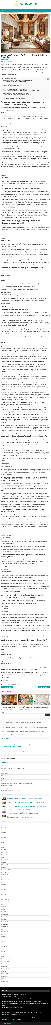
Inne (3, 775)
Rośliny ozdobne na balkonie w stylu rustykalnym (12, 1007)
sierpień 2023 (5, 874)
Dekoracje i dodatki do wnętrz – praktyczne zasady (13, 768)
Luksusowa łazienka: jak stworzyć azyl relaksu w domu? (14, 994)
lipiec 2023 (4, 877)
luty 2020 (4, 978)
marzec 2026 (5, 835)
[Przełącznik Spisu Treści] (47, 78)
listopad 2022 (5, 896)
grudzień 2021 (5, 924)
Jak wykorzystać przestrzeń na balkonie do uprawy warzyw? (15, 751)
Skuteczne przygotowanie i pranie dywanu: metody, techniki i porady (25, 707)
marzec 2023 (5, 887)
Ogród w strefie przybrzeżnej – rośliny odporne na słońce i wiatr (20, 816)
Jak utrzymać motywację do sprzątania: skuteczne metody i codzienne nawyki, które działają (21, 722)
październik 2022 (6, 899)
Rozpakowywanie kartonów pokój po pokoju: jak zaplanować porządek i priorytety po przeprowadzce (23, 1017)
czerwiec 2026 (5, 827)
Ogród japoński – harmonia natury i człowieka (11, 746)
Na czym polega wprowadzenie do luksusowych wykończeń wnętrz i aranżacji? (17, 80)
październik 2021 (6, 929)
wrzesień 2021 (5, 931)
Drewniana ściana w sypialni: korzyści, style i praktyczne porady (8, 707)
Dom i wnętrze (4, 59)
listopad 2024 (5, 857)
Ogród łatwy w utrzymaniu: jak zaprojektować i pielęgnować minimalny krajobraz (19, 1009)
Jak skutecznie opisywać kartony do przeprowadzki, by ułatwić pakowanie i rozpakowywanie (21, 1001)
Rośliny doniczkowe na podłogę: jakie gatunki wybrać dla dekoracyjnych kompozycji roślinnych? (22, 744)
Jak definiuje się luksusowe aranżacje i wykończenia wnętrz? (15, 81)
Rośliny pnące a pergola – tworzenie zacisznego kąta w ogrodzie (15, 741)
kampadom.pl (11, 61)
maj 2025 (4, 849)
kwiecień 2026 (5, 832)
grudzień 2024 (5, 854)
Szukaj (2, 712)
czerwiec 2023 (5, 879)
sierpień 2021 (5, 934)
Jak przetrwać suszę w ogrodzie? (9, 996)
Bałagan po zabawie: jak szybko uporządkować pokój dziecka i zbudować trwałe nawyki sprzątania (23, 734)
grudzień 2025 (5, 839)
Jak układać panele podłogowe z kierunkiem (11, 1019)
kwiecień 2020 (5, 973)
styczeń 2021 (5, 951)
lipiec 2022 (4, 906)
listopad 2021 (5, 926)
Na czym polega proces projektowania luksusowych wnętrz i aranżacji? (16, 93)
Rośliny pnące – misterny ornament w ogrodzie (12, 748)
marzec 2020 (5, 976)
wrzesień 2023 (5, 872)
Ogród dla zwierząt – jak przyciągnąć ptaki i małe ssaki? (14, 1014)
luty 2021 (4, 949)
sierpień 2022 (5, 904)
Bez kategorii (5, 765)
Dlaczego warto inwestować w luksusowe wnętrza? (13, 82)
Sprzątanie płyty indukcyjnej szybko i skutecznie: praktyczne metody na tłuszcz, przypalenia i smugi (23, 998)
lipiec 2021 (4, 936)
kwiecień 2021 (5, 944)
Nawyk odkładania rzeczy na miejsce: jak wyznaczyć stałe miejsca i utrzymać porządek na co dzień (23, 731)
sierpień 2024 (5, 859)
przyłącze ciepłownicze (7, 785)
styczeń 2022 (5, 921)
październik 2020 (6, 958)
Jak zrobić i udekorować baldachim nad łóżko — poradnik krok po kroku (41, 708)
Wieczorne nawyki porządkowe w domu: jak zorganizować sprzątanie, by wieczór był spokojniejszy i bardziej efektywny (25, 728)
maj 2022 (4, 911)
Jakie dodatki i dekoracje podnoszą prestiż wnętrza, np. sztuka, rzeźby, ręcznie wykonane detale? (21, 90)
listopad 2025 (5, 842)
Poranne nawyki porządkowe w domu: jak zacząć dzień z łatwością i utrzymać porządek (20, 724)
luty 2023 (4, 889)
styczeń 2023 (5, 892)
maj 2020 (4, 971)
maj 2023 (4, 882)
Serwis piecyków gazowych (8, 788)
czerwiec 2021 (5, 939)
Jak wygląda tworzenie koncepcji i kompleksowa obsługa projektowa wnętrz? (18, 94)
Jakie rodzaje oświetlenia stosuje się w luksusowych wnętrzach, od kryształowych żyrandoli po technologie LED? (24, 91)
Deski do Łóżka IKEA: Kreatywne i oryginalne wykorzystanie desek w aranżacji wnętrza (24, 798)
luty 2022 (4, 919)
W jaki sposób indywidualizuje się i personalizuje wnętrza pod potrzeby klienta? (18, 95)
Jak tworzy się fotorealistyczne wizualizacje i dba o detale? (14, 98)
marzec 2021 (5, 946)
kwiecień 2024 (5, 864)
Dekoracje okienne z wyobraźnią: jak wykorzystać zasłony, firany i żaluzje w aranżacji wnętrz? (26, 802)
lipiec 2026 (4, 825)
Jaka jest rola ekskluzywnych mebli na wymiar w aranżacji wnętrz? (16, 89)
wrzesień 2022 (5, 901)
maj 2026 (4, 830)
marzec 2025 (5, 852)
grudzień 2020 (5, 953)
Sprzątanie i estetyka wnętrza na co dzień (11, 790)
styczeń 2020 (5, 981)
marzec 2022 (5, 916)
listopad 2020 (5, 956)
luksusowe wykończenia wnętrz (12, 684)
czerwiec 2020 (5, 968)
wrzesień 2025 (5, 844)
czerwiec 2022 (5, 909)
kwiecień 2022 (5, 914)
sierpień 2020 (5, 963)
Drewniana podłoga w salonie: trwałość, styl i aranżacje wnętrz (8, 687)
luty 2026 (4, 837)
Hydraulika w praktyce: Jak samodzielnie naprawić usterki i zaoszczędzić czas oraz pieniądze (21, 1012)
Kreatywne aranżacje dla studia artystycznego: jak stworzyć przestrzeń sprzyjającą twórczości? (27, 812)
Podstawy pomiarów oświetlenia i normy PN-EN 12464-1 (44, 687)
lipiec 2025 (4, 847)
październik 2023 (6, 869)
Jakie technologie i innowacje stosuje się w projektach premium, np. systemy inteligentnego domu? (22, 97)
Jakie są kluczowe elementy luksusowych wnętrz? (12, 85)
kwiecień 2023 (5, 884)
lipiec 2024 (4, 862)
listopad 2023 (5, 867)
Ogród (3, 778)
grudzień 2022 (5, 894)
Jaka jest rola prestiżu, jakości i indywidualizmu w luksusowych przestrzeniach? (18, 84)
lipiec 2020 (4, 966)
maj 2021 (4, 941)
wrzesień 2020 (5, 961)
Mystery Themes (13, 1023)
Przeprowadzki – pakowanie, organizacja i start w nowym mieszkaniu (17, 783)
